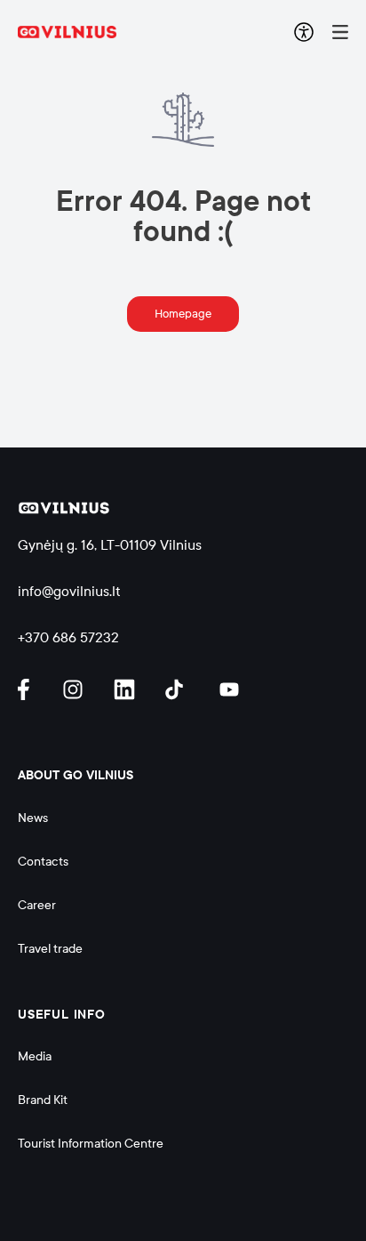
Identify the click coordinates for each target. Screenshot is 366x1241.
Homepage (183, 314)
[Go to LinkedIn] (127, 689)
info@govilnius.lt (69, 591)
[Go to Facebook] (31, 689)
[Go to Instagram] (75, 689)
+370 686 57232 (68, 637)
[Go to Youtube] (230, 689)
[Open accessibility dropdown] (304, 32)
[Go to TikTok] (178, 689)
